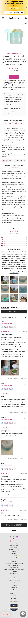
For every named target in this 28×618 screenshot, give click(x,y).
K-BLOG (14, 561)
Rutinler (14, 582)
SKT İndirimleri (14, 545)
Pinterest (14, 592)
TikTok (15, 596)
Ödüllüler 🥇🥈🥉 (14, 558)
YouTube (14, 598)
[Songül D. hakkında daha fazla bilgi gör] (25, 501)
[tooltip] (19, 249)
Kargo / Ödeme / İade (14, 565)
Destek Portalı (14, 567)
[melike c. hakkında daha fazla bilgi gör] (25, 384)
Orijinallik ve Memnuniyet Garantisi (14, 563)
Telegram (14, 585)
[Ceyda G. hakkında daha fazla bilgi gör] (25, 322)
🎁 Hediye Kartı (14, 541)
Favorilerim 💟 (14, 537)
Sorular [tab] (14, 307)
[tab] (5, 161)
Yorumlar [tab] (5, 307)
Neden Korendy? (14, 573)
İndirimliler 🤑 (14, 555)
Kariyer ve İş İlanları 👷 (14, 580)
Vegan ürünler (14, 547)
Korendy (16, 601)
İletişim (14, 576)
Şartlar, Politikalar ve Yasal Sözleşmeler (14, 569)
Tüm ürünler (14, 543)
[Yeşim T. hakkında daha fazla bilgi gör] (25, 464)
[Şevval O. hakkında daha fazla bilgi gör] (25, 418)
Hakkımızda (14, 571)
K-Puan (14, 539)
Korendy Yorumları (14, 549)
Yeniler (14, 551)
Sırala (9, 317)
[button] (24, 23)
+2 (15, 327)
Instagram (15, 594)
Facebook (14, 587)
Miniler (14, 553)
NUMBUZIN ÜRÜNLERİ (14, 53)
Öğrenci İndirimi (14, 578)
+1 (15, 423)
